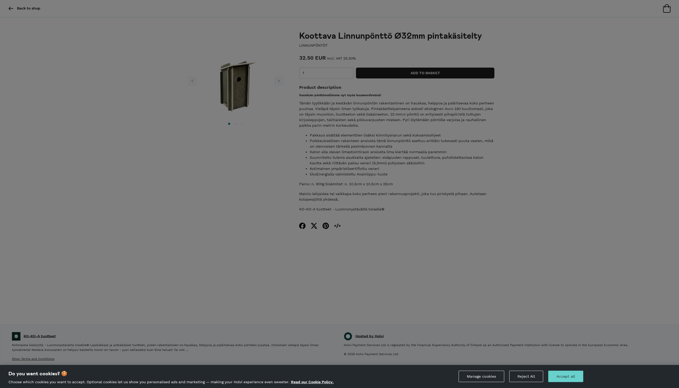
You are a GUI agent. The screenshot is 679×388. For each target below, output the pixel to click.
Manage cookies (481, 376)
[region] (339, 376)
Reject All (526, 376)
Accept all (565, 376)
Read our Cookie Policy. (312, 382)
